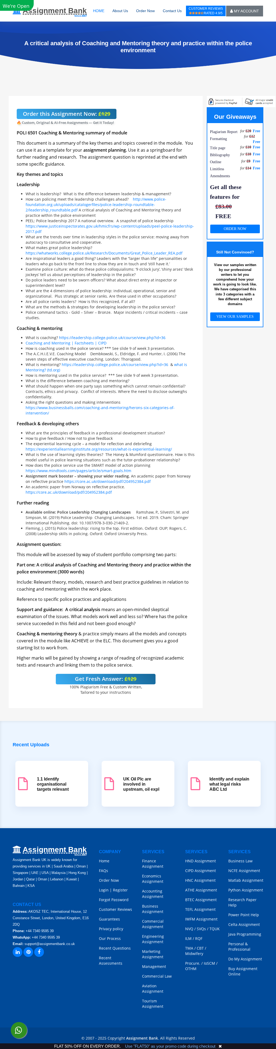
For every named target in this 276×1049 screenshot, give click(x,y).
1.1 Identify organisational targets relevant (53, 784)
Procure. (192, 963)
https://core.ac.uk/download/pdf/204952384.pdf (107, 481)
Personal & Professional (239, 946)
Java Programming (244, 934)
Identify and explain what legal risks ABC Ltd (229, 784)
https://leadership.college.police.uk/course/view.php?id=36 (112, 337)
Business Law (240, 860)
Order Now (145, 11)
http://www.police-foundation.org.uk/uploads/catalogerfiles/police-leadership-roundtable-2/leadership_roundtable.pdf (96, 204)
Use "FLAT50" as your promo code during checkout (170, 1046)
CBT (200, 948)
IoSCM (209, 963)
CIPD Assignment (200, 870)
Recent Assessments (110, 960)
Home (104, 860)
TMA (189, 948)
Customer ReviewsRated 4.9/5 (206, 11)
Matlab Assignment (245, 880)
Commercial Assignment (153, 924)
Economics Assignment (152, 878)
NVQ (189, 928)
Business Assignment (152, 909)
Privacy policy (111, 928)
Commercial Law (157, 976)
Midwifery (194, 953)
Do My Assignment (245, 958)
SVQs (201, 928)
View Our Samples (235, 317)
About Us (120, 11)
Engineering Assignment (153, 939)
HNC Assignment (200, 880)
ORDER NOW (235, 229)
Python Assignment (245, 890)
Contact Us (172, 11)
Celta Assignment (244, 924)
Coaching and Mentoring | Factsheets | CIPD (66, 343)
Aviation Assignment (152, 988)
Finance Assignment (152, 863)
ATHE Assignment (201, 890)
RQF (198, 938)
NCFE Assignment (244, 870)
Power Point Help (243, 914)
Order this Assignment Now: (66, 113)
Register (120, 890)
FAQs (103, 870)
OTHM (190, 968)
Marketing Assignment (152, 954)
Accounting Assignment (152, 893)
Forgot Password (114, 899)
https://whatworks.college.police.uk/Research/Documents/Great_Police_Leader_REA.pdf (104, 253)
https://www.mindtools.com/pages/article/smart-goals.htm (78, 470)
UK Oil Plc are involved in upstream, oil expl (141, 784)
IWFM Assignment (201, 919)
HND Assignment (200, 860)
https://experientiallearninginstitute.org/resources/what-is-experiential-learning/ (99, 449)
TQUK (214, 928)
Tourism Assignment (152, 1003)
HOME (98, 11)
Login (104, 890)
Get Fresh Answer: (105, 678)
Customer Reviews (115, 909)
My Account (246, 11)
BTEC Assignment (201, 899)
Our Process (110, 938)
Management (154, 966)
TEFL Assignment (200, 909)
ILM (188, 938)
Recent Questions (115, 948)
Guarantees (109, 919)
